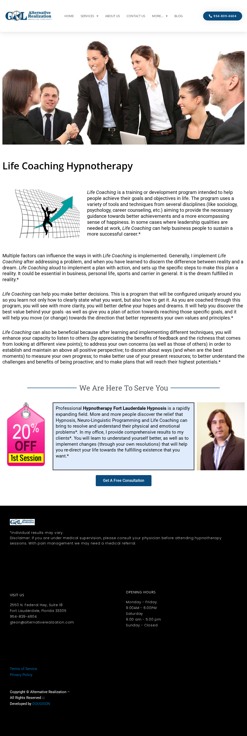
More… (157, 16)
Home (69, 16)
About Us (112, 16)
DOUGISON (41, 704)
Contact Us (136, 16)
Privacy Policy (21, 675)
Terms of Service (23, 669)
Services (87, 16)
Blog (178, 16)
